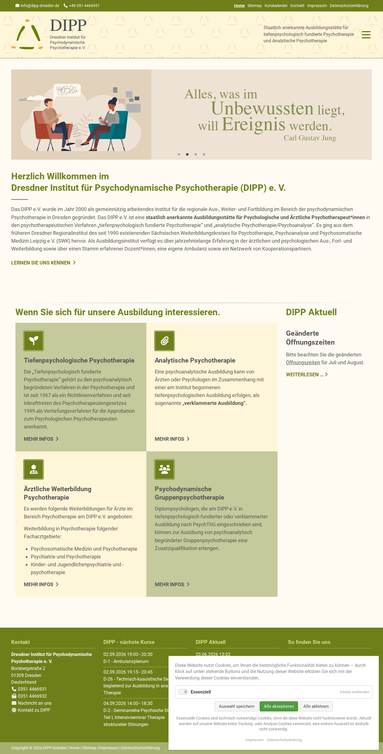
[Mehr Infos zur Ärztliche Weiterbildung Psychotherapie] (81, 470)
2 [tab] (187, 154)
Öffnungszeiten (303, 362)
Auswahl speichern (236, 706)
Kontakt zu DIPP (33, 710)
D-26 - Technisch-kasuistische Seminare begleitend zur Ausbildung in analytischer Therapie (144, 686)
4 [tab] (204, 154)
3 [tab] (196, 154)
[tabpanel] (191, 114)
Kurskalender (276, 5)
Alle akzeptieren (279, 706)
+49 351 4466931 (84, 5)
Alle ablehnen (316, 706)
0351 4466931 (32, 689)
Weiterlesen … (305, 374)
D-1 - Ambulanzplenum (126, 661)
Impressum (317, 5)
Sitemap (255, 5)
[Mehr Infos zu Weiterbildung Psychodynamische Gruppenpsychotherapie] (212, 470)
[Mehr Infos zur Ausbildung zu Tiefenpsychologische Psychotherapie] (81, 342)
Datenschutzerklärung (349, 5)
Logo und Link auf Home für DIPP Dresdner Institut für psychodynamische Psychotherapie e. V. (49, 35)
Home (74, 748)
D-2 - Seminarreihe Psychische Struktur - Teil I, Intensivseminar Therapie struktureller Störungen (142, 717)
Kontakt (297, 5)
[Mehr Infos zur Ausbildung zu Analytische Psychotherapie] (212, 342)
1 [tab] (179, 154)
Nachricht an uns (35, 703)
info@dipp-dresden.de (40, 5)
